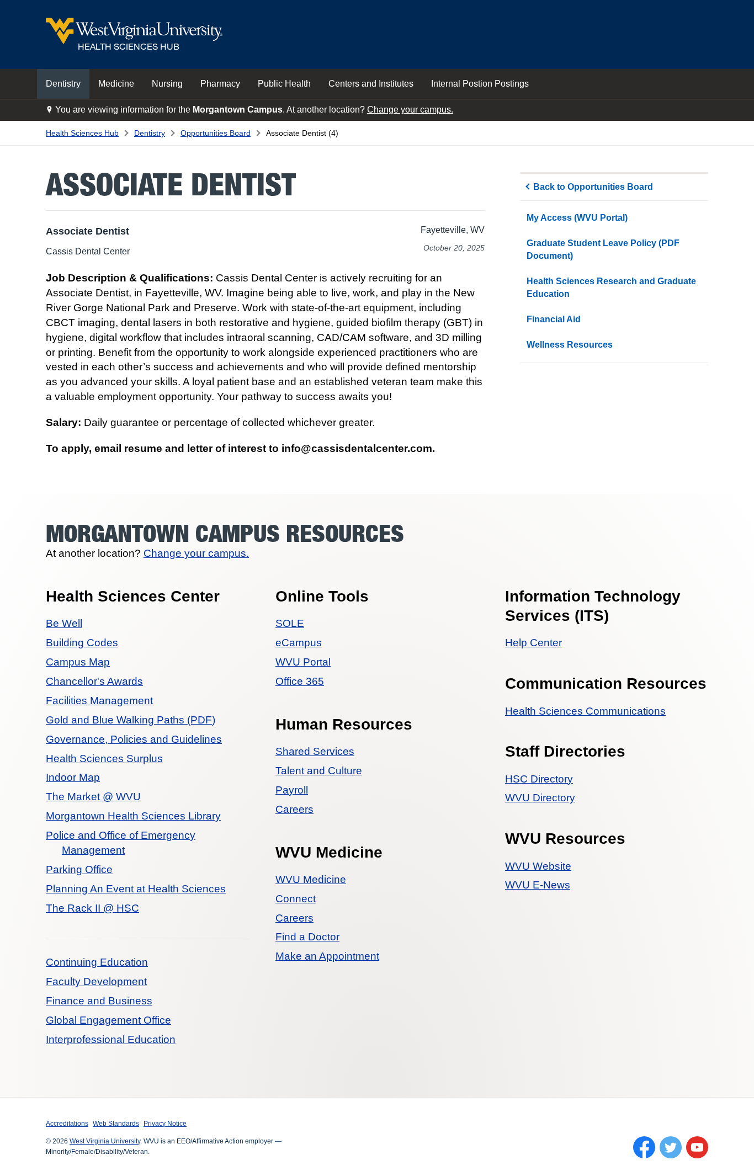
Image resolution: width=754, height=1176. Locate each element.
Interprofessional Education (111, 1039)
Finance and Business (99, 1001)
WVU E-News (537, 885)
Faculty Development (96, 981)
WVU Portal (303, 662)
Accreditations (67, 1123)
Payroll (291, 790)
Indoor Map (73, 777)
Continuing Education (97, 962)
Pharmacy (220, 83)
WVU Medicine (310, 879)
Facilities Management (99, 700)
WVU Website (538, 866)
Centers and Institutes (370, 83)
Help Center (533, 642)
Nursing (167, 83)
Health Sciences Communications (585, 711)
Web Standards (116, 1123)
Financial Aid (554, 319)
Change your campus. (410, 109)
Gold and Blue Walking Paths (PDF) (130, 720)
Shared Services (314, 751)
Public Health (284, 83)
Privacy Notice (165, 1123)
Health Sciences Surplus (104, 758)
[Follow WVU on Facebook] (644, 1147)
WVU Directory (540, 797)
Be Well (64, 623)
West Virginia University (105, 1141)
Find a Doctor (307, 937)
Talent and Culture (318, 770)
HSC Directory (539, 779)
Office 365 (299, 681)
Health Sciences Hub (82, 133)
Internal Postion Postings (480, 83)
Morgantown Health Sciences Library (133, 816)
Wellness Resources (570, 344)
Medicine (116, 83)
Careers (294, 809)
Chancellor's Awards (94, 681)
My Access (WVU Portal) (577, 217)
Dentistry (63, 83)
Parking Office (79, 869)
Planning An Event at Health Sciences (136, 889)
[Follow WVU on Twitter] (671, 1147)
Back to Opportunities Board (593, 186)
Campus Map (78, 662)
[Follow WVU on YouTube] (697, 1147)
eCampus (298, 642)
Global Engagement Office (108, 1020)
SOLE (289, 623)
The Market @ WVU (93, 796)
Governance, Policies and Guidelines (134, 739)
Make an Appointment (327, 956)
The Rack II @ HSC (92, 908)
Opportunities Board (215, 133)
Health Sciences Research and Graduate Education (611, 287)
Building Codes (82, 642)
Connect (295, 898)
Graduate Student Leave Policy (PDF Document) (603, 249)
